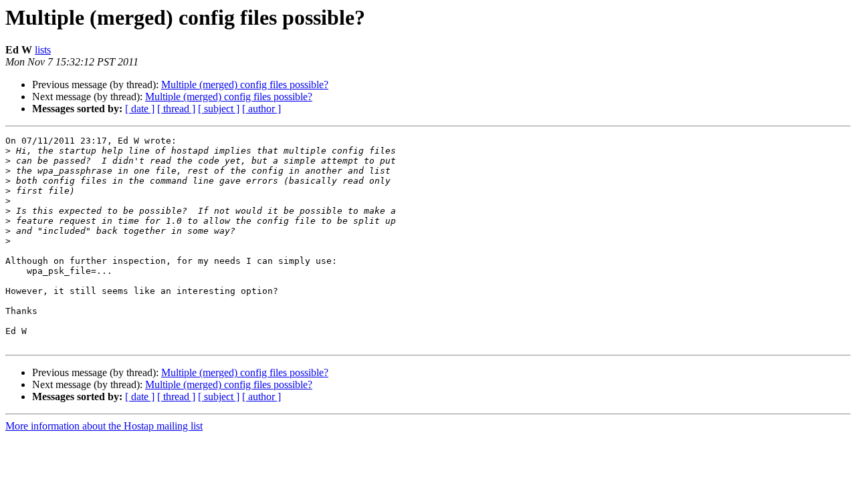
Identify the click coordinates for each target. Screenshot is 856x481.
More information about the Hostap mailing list (104, 426)
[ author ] (261, 108)
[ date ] (139, 108)
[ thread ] (176, 108)
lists (43, 49)
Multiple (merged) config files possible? (244, 84)
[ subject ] (218, 108)
